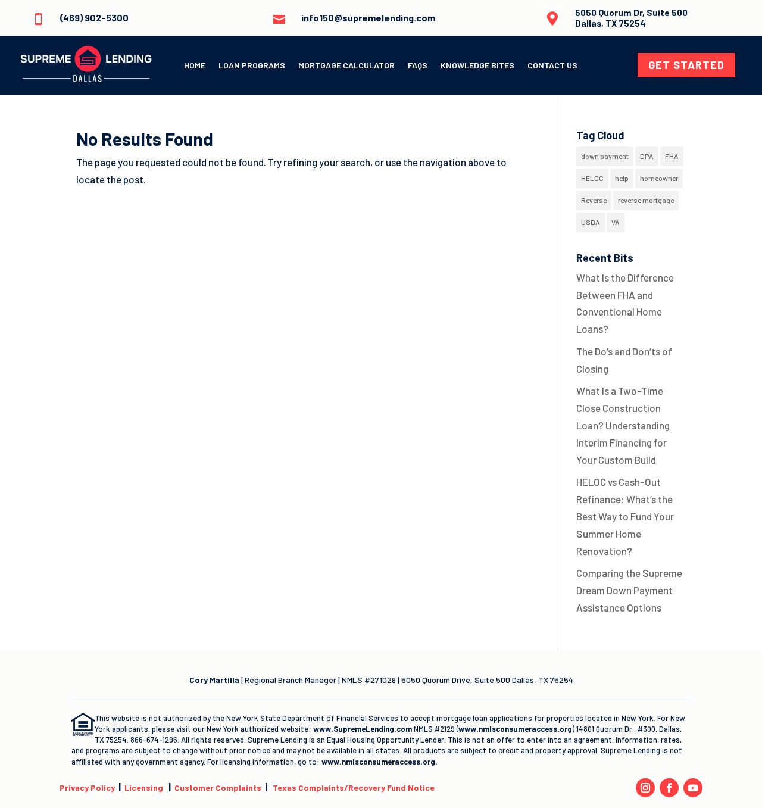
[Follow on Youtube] (692, 787)
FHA (672, 156)
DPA (647, 156)
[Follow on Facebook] (669, 787)
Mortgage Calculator (346, 65)
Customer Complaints (217, 787)
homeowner (659, 178)
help (622, 178)
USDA (590, 222)
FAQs (417, 65)
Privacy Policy (87, 787)
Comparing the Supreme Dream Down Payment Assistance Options (629, 590)
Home (194, 65)
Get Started (686, 64)
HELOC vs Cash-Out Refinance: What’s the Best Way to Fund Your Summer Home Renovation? (625, 516)
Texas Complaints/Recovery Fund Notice (354, 787)
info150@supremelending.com (368, 17)
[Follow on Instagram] (645, 787)
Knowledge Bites (477, 65)
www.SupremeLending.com (363, 729)
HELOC (592, 178)
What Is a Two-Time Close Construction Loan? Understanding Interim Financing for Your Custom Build (623, 425)
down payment (605, 156)
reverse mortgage (646, 200)
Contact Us (552, 65)
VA (615, 222)
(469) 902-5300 (94, 17)
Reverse (594, 200)
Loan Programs (251, 65)
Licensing (143, 787)
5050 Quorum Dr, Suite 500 (631, 12)
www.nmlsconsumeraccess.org (515, 729)
